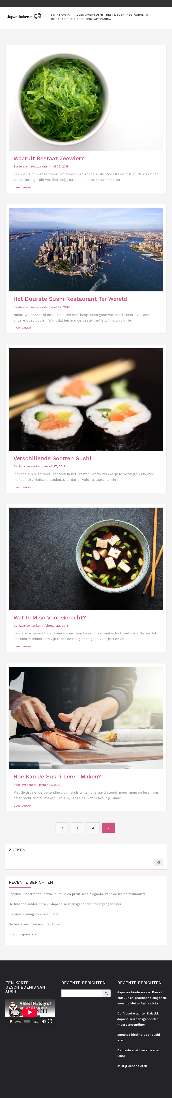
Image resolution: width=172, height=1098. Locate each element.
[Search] (158, 862)
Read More (22, 187)
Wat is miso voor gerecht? (49, 617)
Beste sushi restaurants (127, 14)
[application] (30, 1012)
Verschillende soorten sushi (52, 458)
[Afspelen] (11, 1021)
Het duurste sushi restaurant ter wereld (70, 299)
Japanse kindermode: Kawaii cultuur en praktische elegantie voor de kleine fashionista (77, 894)
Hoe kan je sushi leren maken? (57, 776)
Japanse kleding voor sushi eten (34, 914)
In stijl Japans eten (24, 934)
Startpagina (61, 14)
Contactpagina (98, 19)
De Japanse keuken (67, 19)
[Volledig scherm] (50, 1021)
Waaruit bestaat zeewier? (48, 158)
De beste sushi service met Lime (34, 924)
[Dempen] (43, 1021)
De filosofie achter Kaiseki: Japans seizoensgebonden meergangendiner (65, 904)
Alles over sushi (89, 14)
